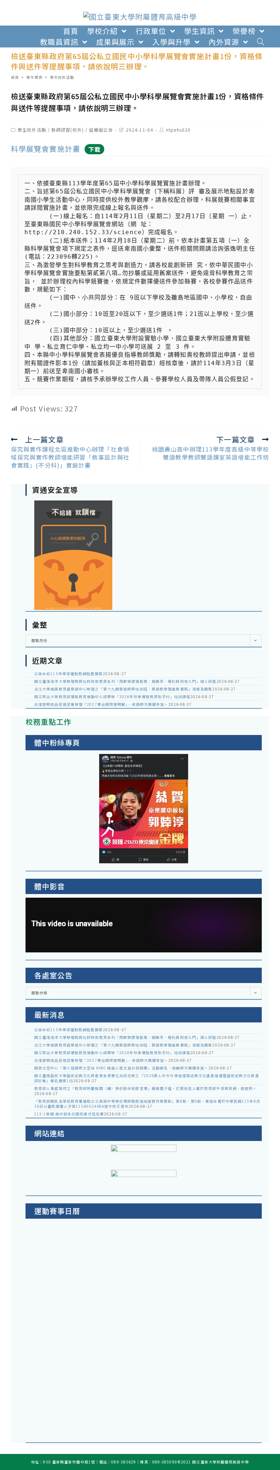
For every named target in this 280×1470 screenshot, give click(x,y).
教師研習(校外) (67, 130)
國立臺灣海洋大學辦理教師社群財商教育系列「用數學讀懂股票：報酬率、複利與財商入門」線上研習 (125, 681)
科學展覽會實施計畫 (45, 148)
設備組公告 (101, 130)
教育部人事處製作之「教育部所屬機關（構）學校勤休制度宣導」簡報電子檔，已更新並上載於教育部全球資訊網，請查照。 (145, 1088)
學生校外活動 (32, 130)
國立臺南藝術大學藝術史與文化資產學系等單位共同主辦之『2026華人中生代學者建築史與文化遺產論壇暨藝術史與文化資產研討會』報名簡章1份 (146, 1078)
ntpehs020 (178, 130)
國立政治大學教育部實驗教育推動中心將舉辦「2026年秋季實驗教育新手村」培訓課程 (112, 696)
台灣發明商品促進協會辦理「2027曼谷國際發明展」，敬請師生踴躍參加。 (101, 704)
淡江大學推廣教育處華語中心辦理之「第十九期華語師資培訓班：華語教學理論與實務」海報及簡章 (123, 689)
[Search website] (261, 41)
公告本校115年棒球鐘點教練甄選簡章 (68, 673)
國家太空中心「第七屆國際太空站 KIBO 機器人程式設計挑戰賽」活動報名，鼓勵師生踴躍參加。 (121, 1068)
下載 (94, 149)
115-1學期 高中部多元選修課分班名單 (69, 1114)
